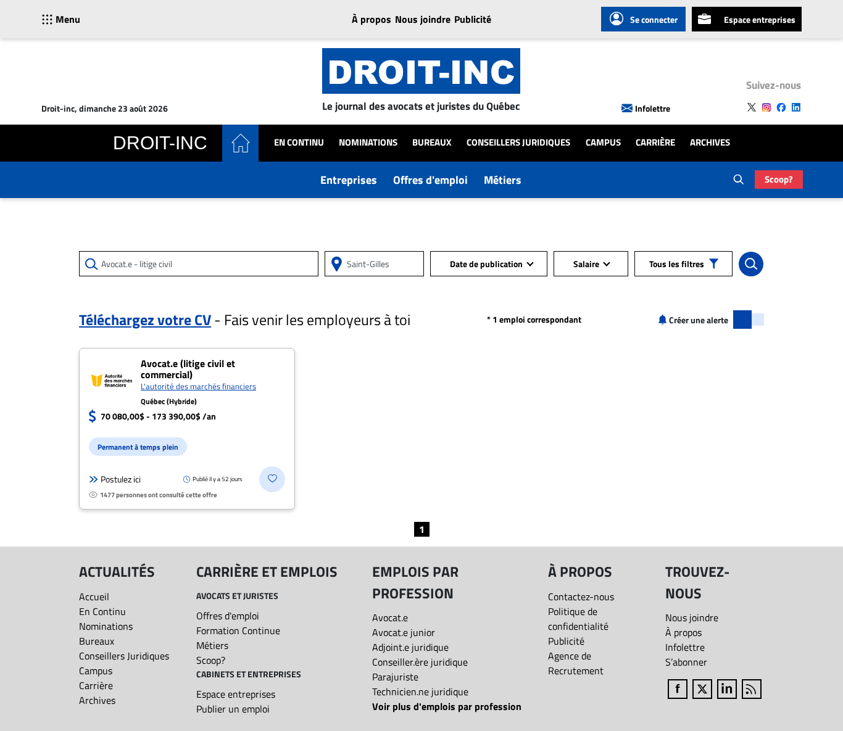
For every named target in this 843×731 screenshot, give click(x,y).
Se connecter (654, 19)
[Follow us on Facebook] (781, 107)
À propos (371, 19)
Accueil (94, 596)
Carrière (655, 142)
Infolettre (652, 108)
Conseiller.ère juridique (420, 662)
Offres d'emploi (430, 179)
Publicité (472, 19)
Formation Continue (238, 630)
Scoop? (779, 179)
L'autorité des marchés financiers (198, 386)
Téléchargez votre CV (145, 319)
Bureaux (432, 142)
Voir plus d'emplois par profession (446, 706)
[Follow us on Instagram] (766, 107)
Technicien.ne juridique (420, 691)
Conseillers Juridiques (518, 142)
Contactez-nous (581, 596)
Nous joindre (423, 19)
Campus (603, 142)
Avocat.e (390, 617)
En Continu (299, 142)
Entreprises (348, 179)
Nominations (368, 142)
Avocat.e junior (403, 632)
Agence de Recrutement (576, 663)
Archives (710, 142)
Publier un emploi (233, 708)
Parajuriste (395, 676)
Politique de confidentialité (578, 619)
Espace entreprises (759, 19)
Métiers (502, 179)
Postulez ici (121, 479)
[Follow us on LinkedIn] (796, 107)
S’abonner (686, 662)
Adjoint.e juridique (410, 647)
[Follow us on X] (751, 107)
